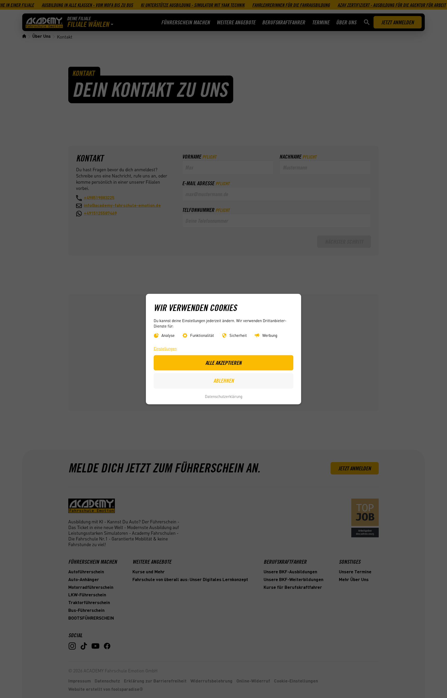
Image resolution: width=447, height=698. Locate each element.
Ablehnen (223, 380)
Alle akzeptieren (223, 362)
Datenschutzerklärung (223, 396)
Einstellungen (165, 348)
